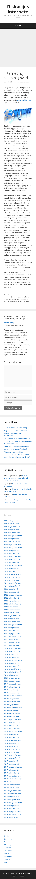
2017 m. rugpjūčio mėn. (13, 767)
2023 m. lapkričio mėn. (12, 559)
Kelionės (7, 842)
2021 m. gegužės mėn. (12, 633)
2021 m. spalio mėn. (11, 619)
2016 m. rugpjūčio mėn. (13, 802)
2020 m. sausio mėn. (12, 681)
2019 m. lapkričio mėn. (12, 687)
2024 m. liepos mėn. (11, 550)
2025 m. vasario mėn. (12, 541)
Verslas (8, 295)
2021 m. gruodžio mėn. (13, 616)
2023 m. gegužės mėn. (12, 574)
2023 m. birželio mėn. (12, 571)
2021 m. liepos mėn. (11, 627)
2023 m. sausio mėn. (12, 580)
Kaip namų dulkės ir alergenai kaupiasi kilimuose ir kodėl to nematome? (15, 433)
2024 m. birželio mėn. (12, 553)
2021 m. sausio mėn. (12, 645)
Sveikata (7, 859)
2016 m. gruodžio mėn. (13, 791)
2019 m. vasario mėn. (12, 713)
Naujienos (8, 851)
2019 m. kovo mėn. (11, 711)
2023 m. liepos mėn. (11, 568)
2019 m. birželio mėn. (12, 702)
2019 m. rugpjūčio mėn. (13, 696)
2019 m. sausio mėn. (12, 716)
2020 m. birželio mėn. (12, 666)
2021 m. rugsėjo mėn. (12, 622)
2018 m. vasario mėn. (12, 749)
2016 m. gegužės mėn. (12, 811)
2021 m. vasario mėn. (12, 642)
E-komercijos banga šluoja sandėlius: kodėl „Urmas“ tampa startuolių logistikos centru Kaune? (17, 454)
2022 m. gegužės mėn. (12, 601)
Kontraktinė (9, 323)
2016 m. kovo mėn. (11, 817)
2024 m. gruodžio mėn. (13, 544)
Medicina (7, 848)
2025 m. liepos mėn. (11, 538)
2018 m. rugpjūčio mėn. (13, 731)
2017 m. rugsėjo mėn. (12, 764)
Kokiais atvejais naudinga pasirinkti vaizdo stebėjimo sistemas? (17, 478)
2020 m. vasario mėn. (12, 678)
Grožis (6, 836)
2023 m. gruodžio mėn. (13, 556)
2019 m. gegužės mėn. (12, 705)
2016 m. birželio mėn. (12, 808)
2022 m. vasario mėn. (12, 610)
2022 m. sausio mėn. (12, 613)
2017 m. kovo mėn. (11, 782)
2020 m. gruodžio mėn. (13, 648)
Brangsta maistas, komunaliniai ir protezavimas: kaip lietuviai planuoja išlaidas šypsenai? (18, 441)
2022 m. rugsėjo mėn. (12, 592)
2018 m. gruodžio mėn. (13, 719)
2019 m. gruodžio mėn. (13, 684)
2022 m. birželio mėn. (12, 598)
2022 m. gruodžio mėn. (13, 583)
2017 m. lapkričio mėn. (12, 758)
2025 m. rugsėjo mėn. (12, 533)
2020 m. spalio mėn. (11, 654)
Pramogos (8, 857)
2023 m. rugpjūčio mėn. (13, 565)
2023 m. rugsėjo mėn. (12, 562)
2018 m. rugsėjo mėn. (12, 728)
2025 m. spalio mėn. (11, 530)
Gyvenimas (8, 839)
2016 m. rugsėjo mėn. (12, 799)
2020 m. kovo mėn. (11, 675)
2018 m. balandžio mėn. (13, 743)
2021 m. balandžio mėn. (13, 636)
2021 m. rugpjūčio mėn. (13, 624)
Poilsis (6, 854)
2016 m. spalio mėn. (11, 796)
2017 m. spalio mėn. (11, 761)
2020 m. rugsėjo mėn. (12, 657)
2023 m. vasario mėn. (12, 577)
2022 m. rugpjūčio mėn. (13, 595)
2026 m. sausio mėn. (12, 524)
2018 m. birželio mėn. (12, 737)
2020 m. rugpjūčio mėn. (13, 660)
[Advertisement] (18, 47)
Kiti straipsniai (9, 845)
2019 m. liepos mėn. (11, 699)
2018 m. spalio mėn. (11, 725)
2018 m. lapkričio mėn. (12, 722)
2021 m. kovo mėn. (11, 639)
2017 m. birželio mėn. (12, 773)
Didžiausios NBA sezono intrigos (16, 428)
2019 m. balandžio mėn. (13, 707)
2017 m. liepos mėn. (11, 770)
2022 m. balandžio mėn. (13, 604)
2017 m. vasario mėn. (12, 785)
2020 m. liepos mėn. (11, 663)
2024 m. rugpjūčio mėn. (13, 547)
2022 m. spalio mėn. (11, 589)
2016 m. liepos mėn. (11, 805)
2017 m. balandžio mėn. (13, 779)
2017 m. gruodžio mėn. (13, 755)
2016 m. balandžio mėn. (13, 814)
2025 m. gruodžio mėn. (13, 527)
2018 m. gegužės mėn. (12, 740)
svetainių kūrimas (24, 100)
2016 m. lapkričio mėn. (12, 794)
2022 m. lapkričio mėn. (12, 586)
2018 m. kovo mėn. (11, 746)
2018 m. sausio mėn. (12, 752)
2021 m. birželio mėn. (12, 630)
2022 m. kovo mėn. (11, 607)
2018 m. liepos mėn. (11, 734)
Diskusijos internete (18, 9)
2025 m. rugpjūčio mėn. (13, 535)
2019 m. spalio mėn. (11, 690)
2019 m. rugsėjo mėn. (12, 693)
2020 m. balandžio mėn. (13, 672)
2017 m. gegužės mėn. (12, 776)
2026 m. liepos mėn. (11, 521)
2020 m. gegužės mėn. (12, 669)
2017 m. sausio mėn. (12, 788)
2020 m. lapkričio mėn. (12, 651)
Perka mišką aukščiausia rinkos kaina (17, 297)
